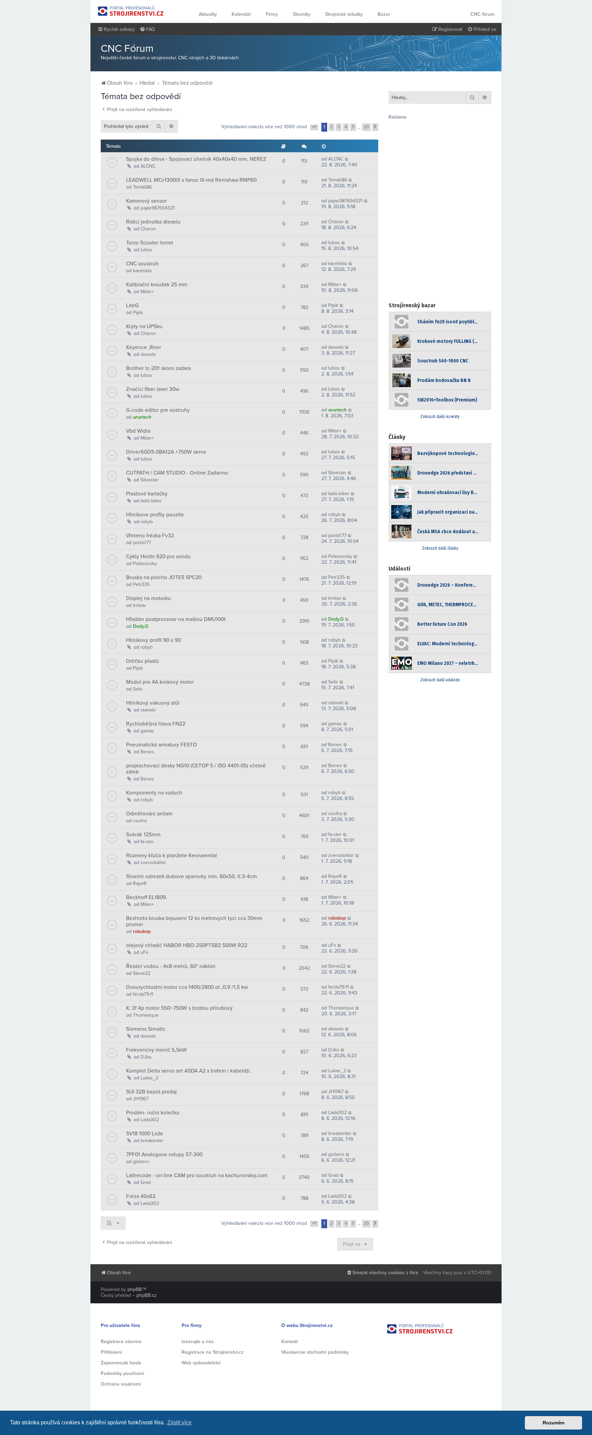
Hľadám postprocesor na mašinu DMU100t (176, 619)
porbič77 (142, 543)
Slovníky (301, 14)
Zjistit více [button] (179, 1422)
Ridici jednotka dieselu (153, 222)
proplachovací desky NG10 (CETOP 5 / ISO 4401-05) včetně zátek (196, 769)
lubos (146, 250)
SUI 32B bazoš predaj (151, 1092)
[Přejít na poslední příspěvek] (347, 159)
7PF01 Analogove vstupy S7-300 (164, 1154)
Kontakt (289, 1341)
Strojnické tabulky (344, 14)
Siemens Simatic (145, 1029)
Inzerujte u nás (198, 1341)
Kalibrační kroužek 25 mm (156, 285)
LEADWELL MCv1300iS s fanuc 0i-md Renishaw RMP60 (191, 180)
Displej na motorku (148, 598)
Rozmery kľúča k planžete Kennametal (171, 855)
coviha (140, 821)
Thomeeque (146, 1015)
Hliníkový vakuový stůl (153, 703)
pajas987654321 (157, 208)
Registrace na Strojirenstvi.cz (213, 1352)
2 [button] (331, 127)
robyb (146, 522)
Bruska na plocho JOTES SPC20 (163, 577)
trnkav (139, 605)
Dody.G (140, 626)
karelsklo (142, 271)
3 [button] (338, 127)
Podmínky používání (122, 1373)
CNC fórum (482, 14)
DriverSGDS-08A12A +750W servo (166, 452)
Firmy (272, 14)
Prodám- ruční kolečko (153, 1113)
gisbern (141, 1161)
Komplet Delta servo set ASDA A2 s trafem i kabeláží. (188, 1071)
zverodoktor (153, 862)
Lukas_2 (149, 1078)
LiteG (132, 305)
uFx (144, 952)
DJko (145, 1057)
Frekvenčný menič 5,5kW (156, 1050)
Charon (148, 229)
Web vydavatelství (201, 1363)
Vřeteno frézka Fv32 (150, 536)
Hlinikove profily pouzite (155, 515)
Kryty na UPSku (144, 326)
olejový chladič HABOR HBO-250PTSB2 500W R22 (186, 945)
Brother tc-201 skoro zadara (158, 368)
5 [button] (353, 127)
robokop (142, 931)
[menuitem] (147, 29)
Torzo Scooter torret (149, 243)
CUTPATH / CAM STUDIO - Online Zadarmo (177, 473)
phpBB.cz (146, 1295)
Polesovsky (145, 563)
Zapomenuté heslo (121, 1363)
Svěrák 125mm (143, 835)
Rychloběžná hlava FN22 (155, 724)
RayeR (140, 883)
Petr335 (141, 584)
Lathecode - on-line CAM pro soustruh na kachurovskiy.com (197, 1175)
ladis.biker (151, 501)
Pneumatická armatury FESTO (161, 745)
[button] (314, 127)
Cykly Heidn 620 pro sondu (158, 556)
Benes (147, 752)
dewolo (148, 354)
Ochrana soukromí (121, 1384)
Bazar (384, 14)
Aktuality (208, 14)
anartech (142, 417)
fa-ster (147, 842)
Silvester (149, 480)
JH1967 (140, 1099)
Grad (145, 1182)
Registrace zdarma (121, 1341)
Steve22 (141, 973)
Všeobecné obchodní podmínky (315, 1352)
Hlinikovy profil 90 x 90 (153, 640)
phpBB (134, 1289)
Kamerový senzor (146, 201)
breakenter (152, 1141)
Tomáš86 (142, 187)
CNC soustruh (142, 264)
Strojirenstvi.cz (130, 11)
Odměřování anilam (149, 814)
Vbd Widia (138, 431)
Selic (138, 689)
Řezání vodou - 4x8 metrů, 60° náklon (170, 966)
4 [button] (346, 127)
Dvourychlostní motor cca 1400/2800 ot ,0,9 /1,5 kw (187, 987)
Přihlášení (111, 1352)
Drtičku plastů (142, 661)
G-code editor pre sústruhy (158, 410)
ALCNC (148, 166)
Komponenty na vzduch (154, 793)
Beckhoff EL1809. (146, 897)
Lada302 (149, 1120)
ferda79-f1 (143, 994)
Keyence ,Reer (143, 347)
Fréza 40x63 (141, 1196)
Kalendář (241, 14)
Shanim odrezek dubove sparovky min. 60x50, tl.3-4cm (191, 876)
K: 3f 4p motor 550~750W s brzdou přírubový (179, 1008)
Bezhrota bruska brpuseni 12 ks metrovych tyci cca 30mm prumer (194, 921)
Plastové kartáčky (147, 494)
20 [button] (366, 127)
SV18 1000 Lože (144, 1134)
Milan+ (147, 292)
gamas (147, 731)
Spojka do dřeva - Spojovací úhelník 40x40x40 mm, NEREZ (196, 159)
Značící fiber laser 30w (152, 389)
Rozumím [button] (553, 1422)
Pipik (138, 312)
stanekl (148, 710)
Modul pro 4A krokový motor (160, 682)
